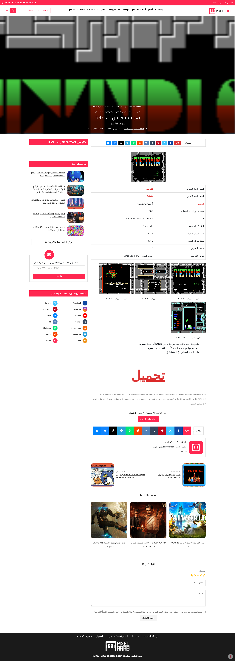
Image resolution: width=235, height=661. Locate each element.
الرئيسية (159, 9)
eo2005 (196, 394)
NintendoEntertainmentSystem (128, 394)
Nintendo (151, 394)
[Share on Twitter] (164, 143)
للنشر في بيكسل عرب (117, 636)
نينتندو (192, 404)
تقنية (92, 9)
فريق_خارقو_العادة (99, 399)
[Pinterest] (27, 3)
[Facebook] (35, 3)
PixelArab (105, 394)
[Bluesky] (9, 3)
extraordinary (183, 394)
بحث (13, 10)
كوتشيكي (200, 404)
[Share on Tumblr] (152, 143)
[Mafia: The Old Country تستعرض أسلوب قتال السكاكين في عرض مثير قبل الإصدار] (148, 520)
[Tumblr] (15, 3)
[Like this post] (176, 143)
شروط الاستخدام (84, 636)
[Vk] (12, 3)
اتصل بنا (135, 636)
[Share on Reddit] (140, 143)
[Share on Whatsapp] (133, 143)
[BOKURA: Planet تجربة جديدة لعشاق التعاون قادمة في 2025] (75, 203)
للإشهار (99, 636)
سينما (82, 9)
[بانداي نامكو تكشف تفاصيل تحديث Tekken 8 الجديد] (75, 217)
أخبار (150, 9)
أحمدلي (161, 399)
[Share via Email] (108, 143)
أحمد (194, 399)
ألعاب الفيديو (139, 9)
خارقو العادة (124, 399)
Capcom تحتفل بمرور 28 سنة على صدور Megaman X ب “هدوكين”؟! (47, 174)
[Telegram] (2, 3)
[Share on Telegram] (127, 143)
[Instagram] (30, 3)
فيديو (72, 9)
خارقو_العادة (113, 399)
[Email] (21, 3)
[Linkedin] (18, 3)
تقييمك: (202, 571)
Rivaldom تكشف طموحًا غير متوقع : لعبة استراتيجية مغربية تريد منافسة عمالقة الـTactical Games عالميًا (48, 189)
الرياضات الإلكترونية (119, 9)
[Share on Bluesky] (114, 143)
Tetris (201, 399)
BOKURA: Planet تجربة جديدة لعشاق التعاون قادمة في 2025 (48, 201)
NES (160, 394)
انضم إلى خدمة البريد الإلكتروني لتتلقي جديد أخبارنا (55, 262)
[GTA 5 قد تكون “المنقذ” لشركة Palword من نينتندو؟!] (187, 520)
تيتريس (134, 399)
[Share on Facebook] (170, 143)
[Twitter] (33, 3)
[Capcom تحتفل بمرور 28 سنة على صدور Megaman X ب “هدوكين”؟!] (75, 176)
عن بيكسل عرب (151, 636)
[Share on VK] (146, 143)
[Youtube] (24, 3)
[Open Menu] (7, 10)
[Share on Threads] (121, 143)
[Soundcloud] (6, 3)
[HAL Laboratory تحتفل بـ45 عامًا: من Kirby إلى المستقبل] (75, 231)
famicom (169, 394)
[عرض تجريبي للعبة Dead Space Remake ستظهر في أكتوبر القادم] (109, 520)
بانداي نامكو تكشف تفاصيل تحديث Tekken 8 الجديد (49, 215)
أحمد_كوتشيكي (172, 399)
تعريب (102, 9)
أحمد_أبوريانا (185, 399)
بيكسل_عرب (151, 399)
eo (203, 394)
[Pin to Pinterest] (158, 143)
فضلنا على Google (148, 419)
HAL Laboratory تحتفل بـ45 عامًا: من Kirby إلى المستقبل (48, 229)
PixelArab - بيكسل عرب (133, 106)
